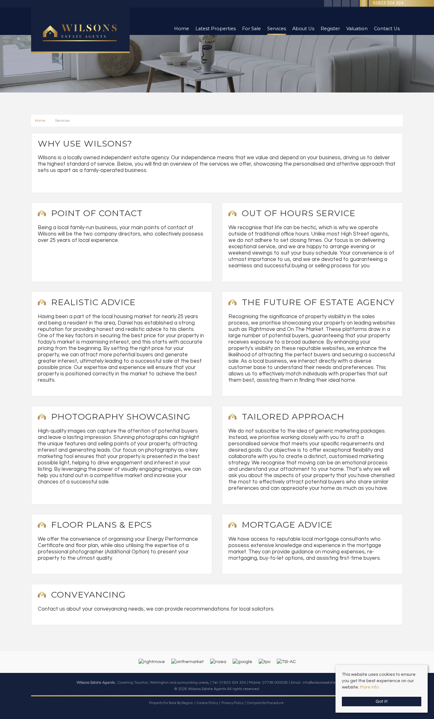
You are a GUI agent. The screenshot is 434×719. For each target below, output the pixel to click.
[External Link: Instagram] (337, 3)
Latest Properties (215, 28)
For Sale (251, 28)
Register (330, 28)
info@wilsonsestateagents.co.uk (329, 682)
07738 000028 (275, 682)
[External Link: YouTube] (355, 3)
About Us (303, 28)
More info (369, 687)
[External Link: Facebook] (328, 3)
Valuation (357, 28)
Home (181, 28)
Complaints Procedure (265, 703)
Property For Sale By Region (171, 703)
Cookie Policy (207, 703)
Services (276, 28)
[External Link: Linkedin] (346, 3)
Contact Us (387, 28)
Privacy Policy (232, 703)
